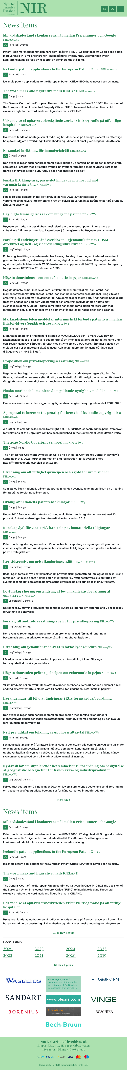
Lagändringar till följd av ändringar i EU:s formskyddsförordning (57, 698)
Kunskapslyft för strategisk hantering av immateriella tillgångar (56, 527)
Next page (63, 799)
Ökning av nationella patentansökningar (36, 501)
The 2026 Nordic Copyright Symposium (35, 442)
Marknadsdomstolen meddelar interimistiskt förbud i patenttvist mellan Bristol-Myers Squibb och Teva (62, 321)
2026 (8, 948)
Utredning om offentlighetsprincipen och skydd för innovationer (56, 472)
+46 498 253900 (76, 1049)
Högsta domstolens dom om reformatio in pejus (42, 277)
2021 (39, 955)
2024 (70, 948)
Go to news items (63, 932)
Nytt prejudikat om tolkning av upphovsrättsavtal (43, 732)
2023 (101, 948)
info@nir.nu (49, 1049)
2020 (71, 955)
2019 (101, 955)
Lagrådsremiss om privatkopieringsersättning (41, 561)
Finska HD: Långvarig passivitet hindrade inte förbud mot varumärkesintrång (50, 182)
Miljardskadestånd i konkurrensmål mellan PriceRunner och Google (59, 35)
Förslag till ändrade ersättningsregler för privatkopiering (51, 621)
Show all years (63, 965)
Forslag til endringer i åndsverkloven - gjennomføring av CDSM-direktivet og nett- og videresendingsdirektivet (56, 241)
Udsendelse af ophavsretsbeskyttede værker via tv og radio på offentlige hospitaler (62, 122)
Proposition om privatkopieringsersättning (38, 360)
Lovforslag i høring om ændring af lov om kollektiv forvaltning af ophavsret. (56, 593)
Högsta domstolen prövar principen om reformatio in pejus (52, 672)
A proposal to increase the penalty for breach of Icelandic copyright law (62, 412)
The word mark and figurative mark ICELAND (40, 90)
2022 (7, 955)
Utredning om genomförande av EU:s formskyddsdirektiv (50, 646)
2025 (39, 948)
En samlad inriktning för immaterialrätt (36, 150)
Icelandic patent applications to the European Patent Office (52, 69)
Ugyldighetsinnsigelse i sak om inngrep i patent (42, 214)
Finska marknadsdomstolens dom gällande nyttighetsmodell (53, 390)
